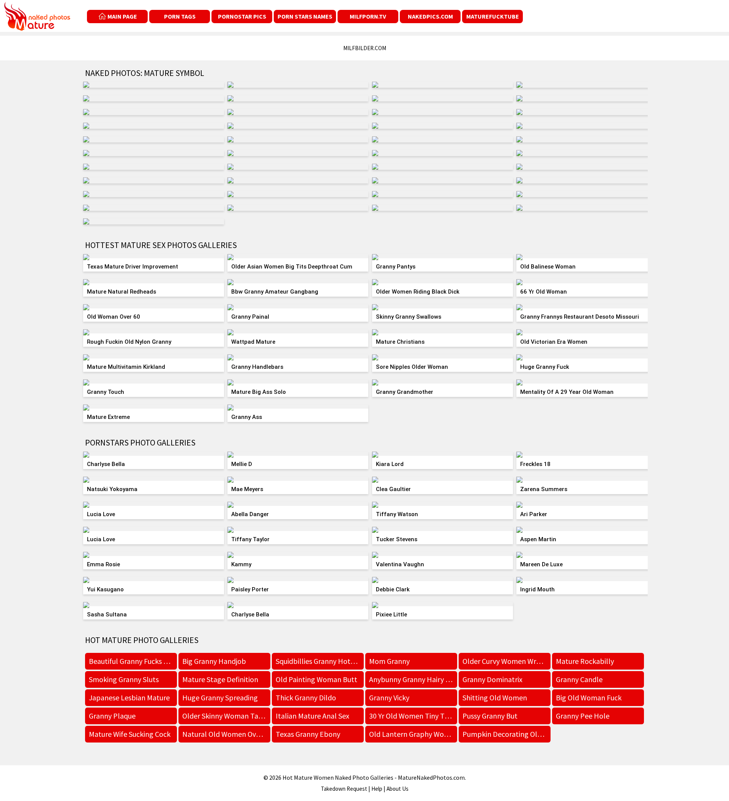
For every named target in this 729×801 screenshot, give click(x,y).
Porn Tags (180, 16)
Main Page (122, 16)
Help (376, 788)
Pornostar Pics (242, 16)
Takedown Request (344, 788)
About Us (398, 788)
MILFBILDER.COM (364, 48)
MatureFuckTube (492, 16)
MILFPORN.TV (368, 16)
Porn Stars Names (305, 16)
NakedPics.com (430, 16)
